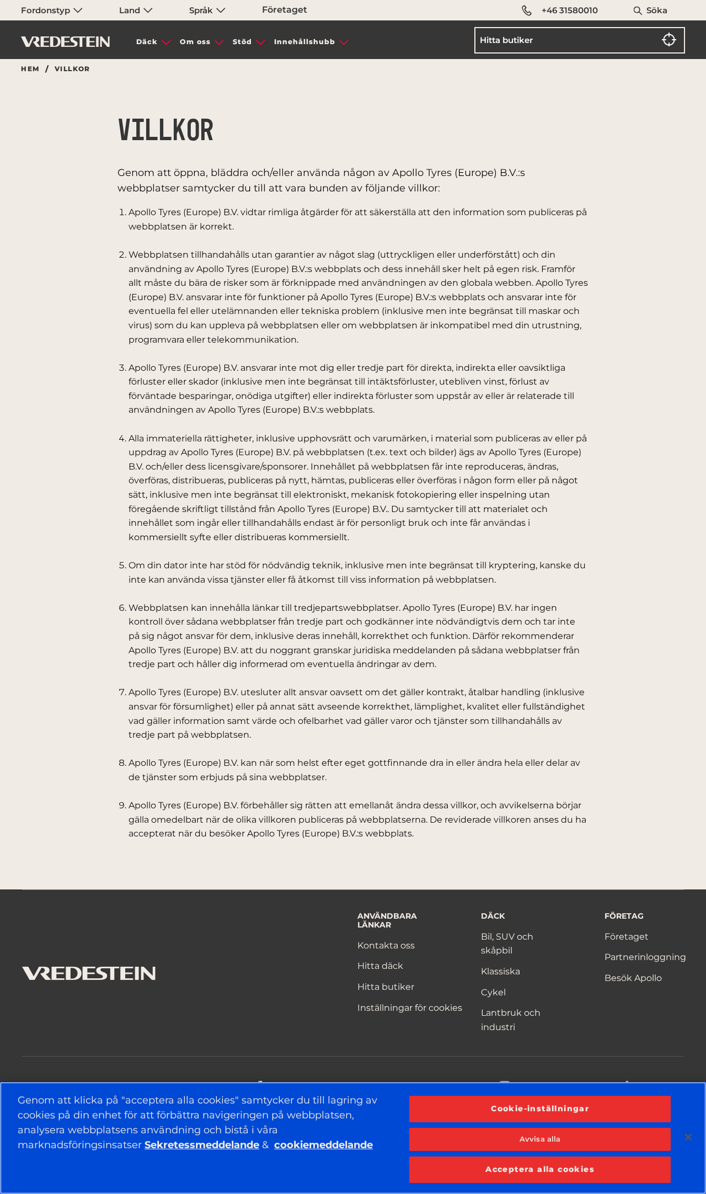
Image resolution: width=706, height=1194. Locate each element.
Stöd (242, 42)
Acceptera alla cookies (540, 1169)
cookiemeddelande (323, 1145)
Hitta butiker (385, 987)
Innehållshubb (304, 42)
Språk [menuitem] (202, 10)
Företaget (284, 9)
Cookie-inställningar (540, 1108)
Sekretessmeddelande (202, 1145)
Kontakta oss (386, 945)
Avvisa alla (540, 1138)
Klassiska (500, 971)
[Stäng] (688, 1137)
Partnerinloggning (645, 957)
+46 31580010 (570, 10)
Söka (656, 10)
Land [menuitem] (130, 10)
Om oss (195, 42)
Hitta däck (380, 966)
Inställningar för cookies (409, 1008)
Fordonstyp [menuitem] (46, 10)
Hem (30, 69)
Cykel (493, 992)
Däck (147, 42)
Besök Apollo (633, 978)
